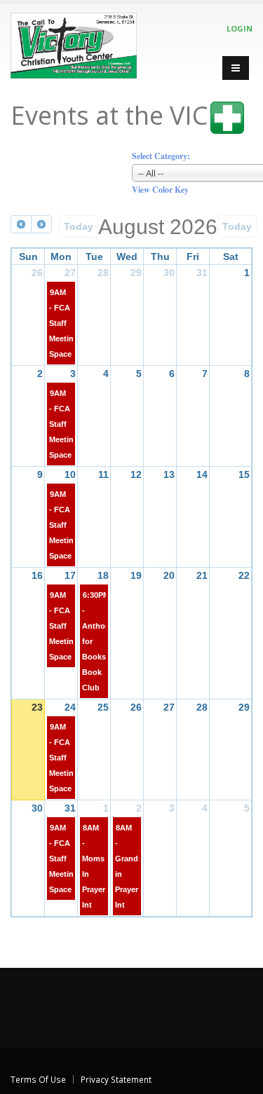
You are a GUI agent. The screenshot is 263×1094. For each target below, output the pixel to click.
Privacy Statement (116, 1079)
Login (239, 28)
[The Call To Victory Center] (74, 43)
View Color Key (160, 190)
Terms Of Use (38, 1079)
